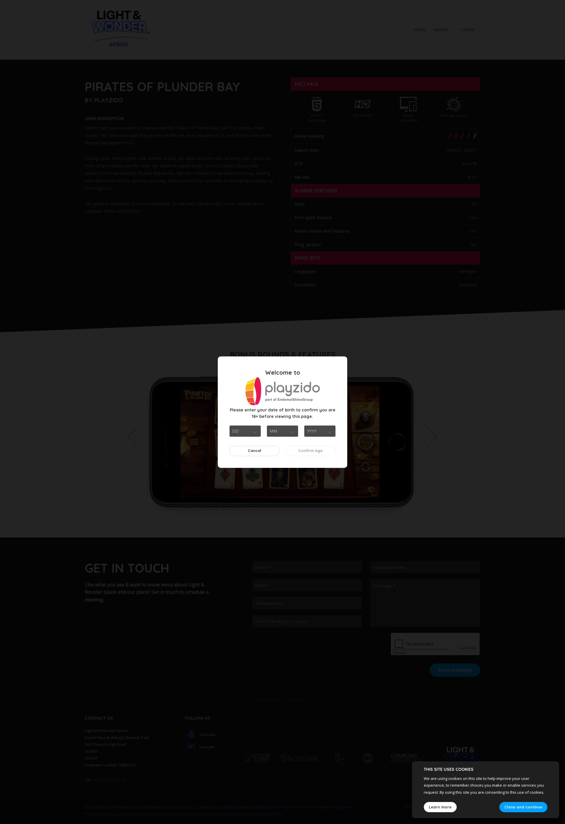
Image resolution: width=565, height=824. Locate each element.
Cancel (254, 450)
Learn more (440, 807)
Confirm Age (310, 450)
